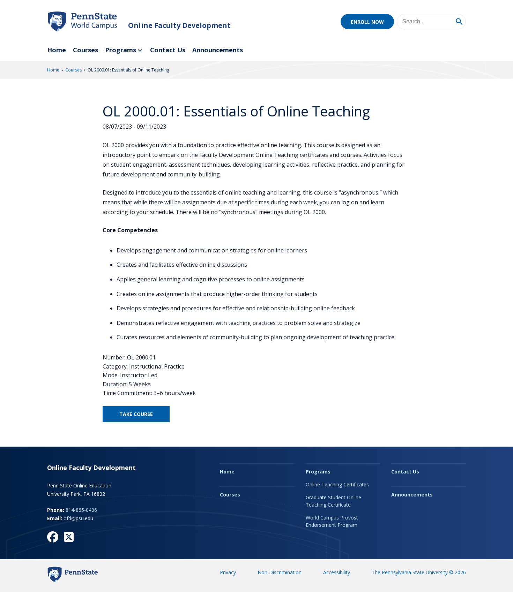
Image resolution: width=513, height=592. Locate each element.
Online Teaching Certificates (337, 484)
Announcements (217, 50)
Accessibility (336, 572)
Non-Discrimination (280, 572)
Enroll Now (367, 21)
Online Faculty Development (179, 25)
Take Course (136, 414)
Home (56, 50)
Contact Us (167, 50)
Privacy (228, 572)
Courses (85, 50)
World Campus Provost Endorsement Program (332, 521)
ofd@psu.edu (78, 518)
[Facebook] (52, 536)
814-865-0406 (81, 510)
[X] (69, 536)
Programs (120, 50)
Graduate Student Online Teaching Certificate (333, 501)
